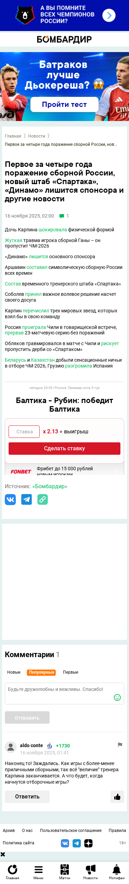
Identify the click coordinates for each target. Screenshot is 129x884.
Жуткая (13, 240)
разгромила (78, 366)
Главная (13, 136)
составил (36, 267)
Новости (36, 136)
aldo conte (31, 745)
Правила (117, 830)
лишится (38, 256)
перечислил (36, 310)
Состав (13, 284)
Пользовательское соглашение (70, 830)
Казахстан (43, 360)
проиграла (34, 327)
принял (33, 294)
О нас (27, 830)
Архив (9, 830)
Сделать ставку (64, 448)
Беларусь (15, 360)
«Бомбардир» (49, 486)
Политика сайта (18, 843)
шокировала (53, 229)
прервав (14, 332)
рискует (110, 343)
